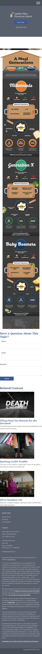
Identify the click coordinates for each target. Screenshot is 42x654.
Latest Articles (6, 517)
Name (3, 341)
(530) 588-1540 (21, 27)
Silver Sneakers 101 (11, 499)
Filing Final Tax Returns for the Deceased (18, 422)
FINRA (10, 602)
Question (3, 364)
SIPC (13, 602)
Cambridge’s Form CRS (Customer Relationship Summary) (20, 641)
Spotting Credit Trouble (14, 461)
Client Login (21, 22)
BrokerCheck (11, 559)
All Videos (5, 519)
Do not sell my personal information (19, 595)
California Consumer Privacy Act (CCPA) (27, 591)
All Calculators (6, 522)
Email (3, 353)
